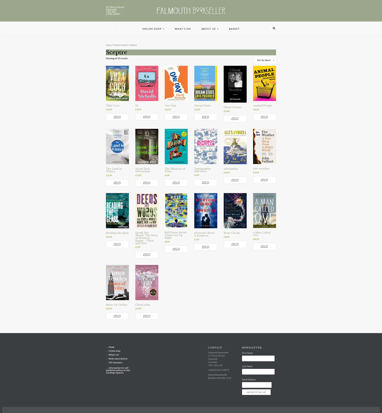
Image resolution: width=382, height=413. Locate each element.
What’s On (183, 28)
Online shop (114, 350)
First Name (247, 353)
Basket (234, 28)
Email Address (249, 379)
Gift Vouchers (115, 362)
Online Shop (152, 28)
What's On (114, 354)
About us (208, 28)
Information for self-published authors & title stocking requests (118, 370)
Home (108, 45)
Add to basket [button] (117, 117)
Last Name (247, 366)
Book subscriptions (118, 358)
